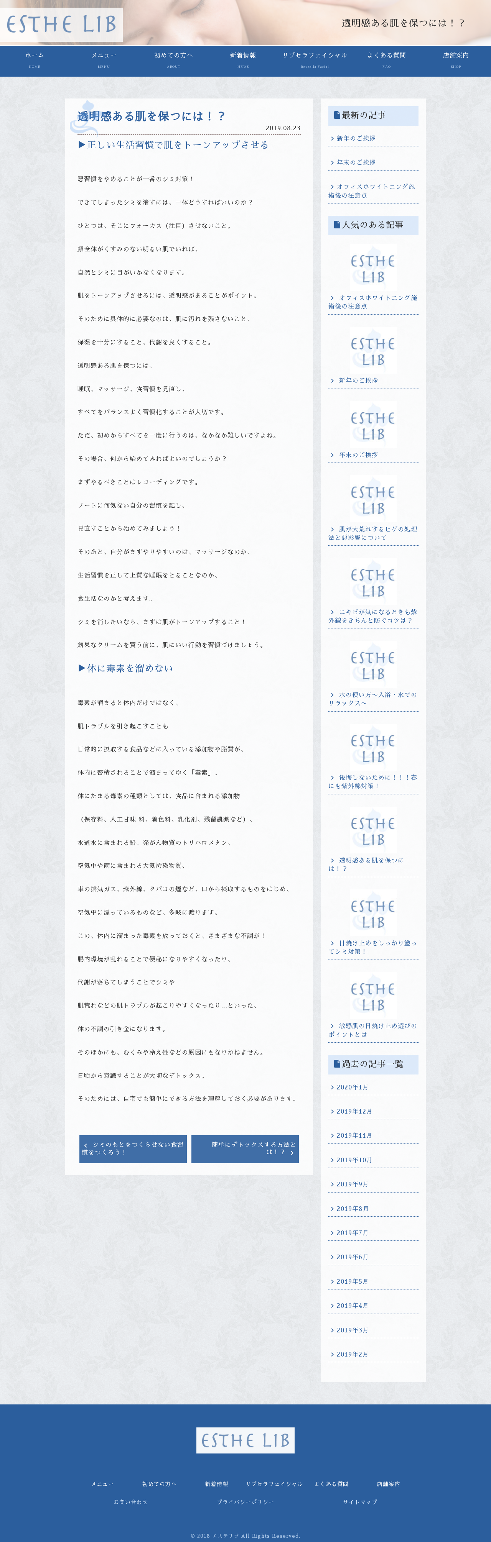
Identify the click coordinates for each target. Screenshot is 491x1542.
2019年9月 (353, 1184)
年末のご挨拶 (356, 163)
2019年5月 (353, 1282)
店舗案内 (456, 60)
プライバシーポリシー (245, 1502)
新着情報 (243, 60)
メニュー (104, 60)
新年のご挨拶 (356, 139)
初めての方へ (173, 60)
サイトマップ (360, 1502)
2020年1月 (353, 1087)
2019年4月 (353, 1306)
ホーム (34, 60)
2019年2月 (353, 1355)
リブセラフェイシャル (315, 60)
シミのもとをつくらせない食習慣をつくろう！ (133, 1149)
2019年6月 (353, 1257)
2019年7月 (353, 1233)
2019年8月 (353, 1209)
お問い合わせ (131, 1502)
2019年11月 (355, 1136)
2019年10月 (355, 1160)
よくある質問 (386, 60)
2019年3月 (353, 1330)
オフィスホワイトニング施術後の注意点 (371, 191)
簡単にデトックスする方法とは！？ (254, 1148)
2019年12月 (355, 1112)
